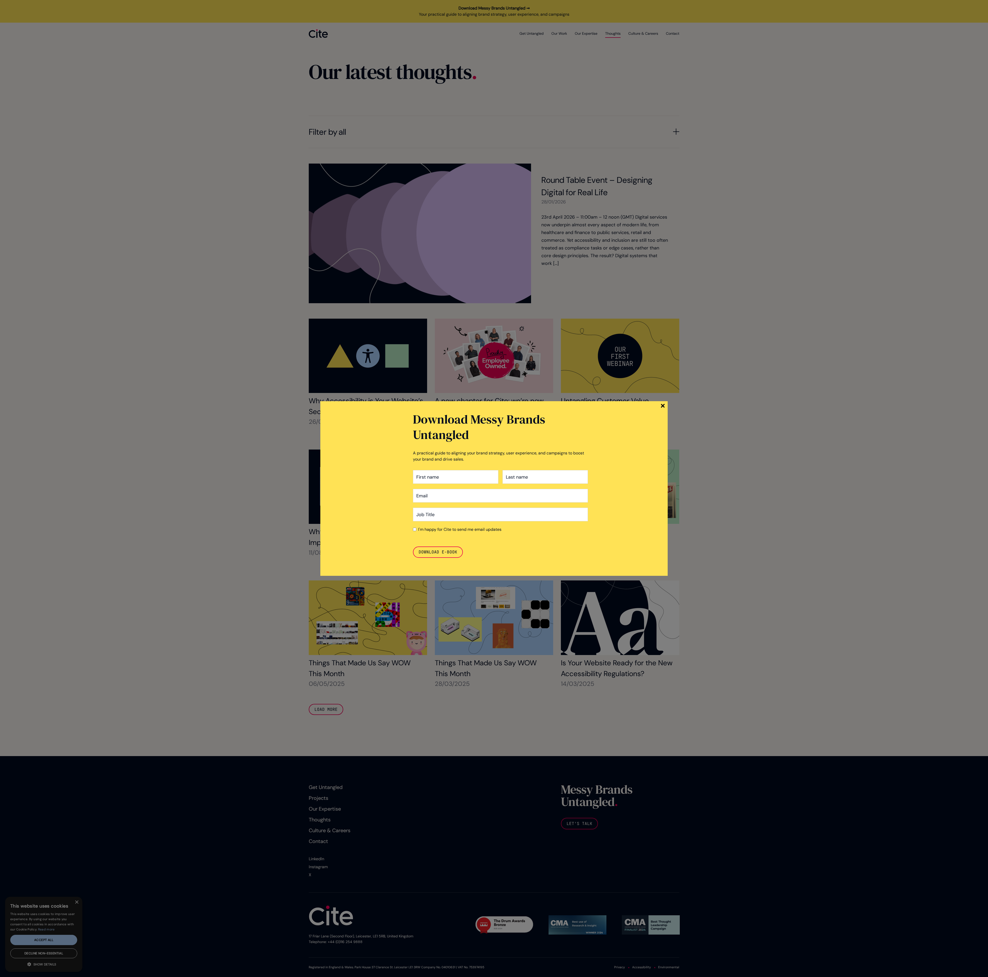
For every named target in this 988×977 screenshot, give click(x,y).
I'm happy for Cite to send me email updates (459, 529)
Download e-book (438, 552)
